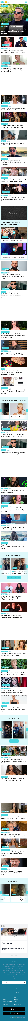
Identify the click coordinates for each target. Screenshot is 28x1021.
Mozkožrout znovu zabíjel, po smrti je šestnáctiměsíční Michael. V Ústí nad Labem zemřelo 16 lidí (12, 372)
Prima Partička (4, 733)
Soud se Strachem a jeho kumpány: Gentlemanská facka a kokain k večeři (12, 354)
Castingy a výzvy (17, 992)
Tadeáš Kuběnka (16, 417)
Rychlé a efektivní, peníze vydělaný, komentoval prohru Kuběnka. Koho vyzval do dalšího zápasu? (13, 69)
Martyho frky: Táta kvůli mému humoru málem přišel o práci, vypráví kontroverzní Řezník (13, 30)
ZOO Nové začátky (18, 968)
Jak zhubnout (5, 964)
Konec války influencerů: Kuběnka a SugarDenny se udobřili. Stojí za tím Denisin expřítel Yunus (11, 597)
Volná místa (5, 990)
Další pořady (14, 741)
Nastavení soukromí (17, 1004)
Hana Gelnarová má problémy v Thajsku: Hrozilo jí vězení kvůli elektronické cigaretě (13, 853)
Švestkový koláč (14, 978)
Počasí (22, 966)
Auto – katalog (6, 970)
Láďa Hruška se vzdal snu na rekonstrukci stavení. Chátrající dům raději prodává (13, 180)
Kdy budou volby (9, 968)
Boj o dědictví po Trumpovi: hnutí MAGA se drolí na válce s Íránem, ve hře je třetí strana (14, 936)
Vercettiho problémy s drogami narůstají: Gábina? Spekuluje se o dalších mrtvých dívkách (13, 391)
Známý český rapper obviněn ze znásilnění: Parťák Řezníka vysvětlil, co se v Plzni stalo (13, 162)
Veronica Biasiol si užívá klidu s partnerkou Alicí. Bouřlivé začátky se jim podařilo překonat (13, 335)
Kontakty (15, 994)
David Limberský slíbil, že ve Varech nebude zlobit (12, 223)
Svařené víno (5, 972)
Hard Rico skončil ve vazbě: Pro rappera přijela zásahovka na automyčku (13, 453)
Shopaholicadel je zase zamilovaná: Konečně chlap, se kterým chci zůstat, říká (13, 835)
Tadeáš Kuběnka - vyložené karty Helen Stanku (13, 257)
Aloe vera (23, 972)
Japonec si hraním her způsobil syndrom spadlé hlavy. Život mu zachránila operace (13, 144)
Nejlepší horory (22, 964)
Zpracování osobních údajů (18, 997)
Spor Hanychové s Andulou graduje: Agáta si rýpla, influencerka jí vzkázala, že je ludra (13, 655)
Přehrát (16, 731)
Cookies (4, 999)
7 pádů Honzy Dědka (14, 970)
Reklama (4, 992)
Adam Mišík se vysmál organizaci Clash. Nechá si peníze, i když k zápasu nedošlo (13, 673)
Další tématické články (14, 577)
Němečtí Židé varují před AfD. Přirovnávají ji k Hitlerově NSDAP (13, 949)
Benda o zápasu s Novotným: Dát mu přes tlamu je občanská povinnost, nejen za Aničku (13, 199)
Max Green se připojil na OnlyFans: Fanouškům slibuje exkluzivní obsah (11, 616)
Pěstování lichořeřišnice (9, 974)
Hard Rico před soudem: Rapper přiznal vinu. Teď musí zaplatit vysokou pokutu (12, 295)
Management (16, 988)
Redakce (15, 1001)
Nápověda (16, 999)
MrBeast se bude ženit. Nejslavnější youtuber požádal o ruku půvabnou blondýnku (11, 872)
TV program (7, 966)
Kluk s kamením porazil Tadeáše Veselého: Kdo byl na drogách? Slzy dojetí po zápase (13, 509)
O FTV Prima (5, 988)
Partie (18, 966)
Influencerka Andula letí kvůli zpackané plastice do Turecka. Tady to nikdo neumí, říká (13, 709)
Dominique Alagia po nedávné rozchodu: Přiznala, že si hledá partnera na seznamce (13, 817)
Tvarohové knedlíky (9, 976)
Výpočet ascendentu (19, 974)
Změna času (13, 966)
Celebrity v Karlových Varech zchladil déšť (12, 240)
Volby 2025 (22, 970)
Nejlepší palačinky (19, 976)
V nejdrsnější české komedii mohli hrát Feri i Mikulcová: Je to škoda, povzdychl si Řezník (13, 761)
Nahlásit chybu (5, 1004)
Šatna (16, 733)
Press (15, 990)
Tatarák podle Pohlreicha (14, 972)
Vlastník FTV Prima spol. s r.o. (7, 1002)
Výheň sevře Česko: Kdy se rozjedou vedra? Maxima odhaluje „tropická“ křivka (12, 942)
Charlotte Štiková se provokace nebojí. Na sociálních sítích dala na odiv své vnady (13, 126)
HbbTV (4, 994)
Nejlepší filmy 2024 (13, 964)
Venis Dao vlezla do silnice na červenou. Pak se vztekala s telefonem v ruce (12, 779)
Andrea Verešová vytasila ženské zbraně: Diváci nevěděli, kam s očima (13, 109)
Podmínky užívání (6, 996)
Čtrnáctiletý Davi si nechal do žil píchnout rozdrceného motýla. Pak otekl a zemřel (13, 528)
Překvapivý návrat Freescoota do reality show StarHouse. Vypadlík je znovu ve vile (13, 276)
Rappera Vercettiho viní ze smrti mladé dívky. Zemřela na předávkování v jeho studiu (12, 546)
